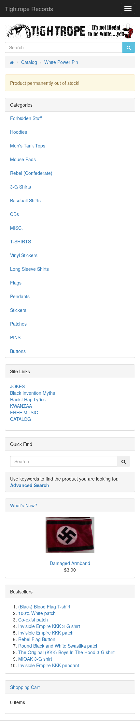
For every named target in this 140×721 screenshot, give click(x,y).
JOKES (17, 386)
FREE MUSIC (24, 412)
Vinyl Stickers (23, 255)
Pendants (20, 296)
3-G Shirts (20, 186)
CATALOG (20, 419)
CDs (14, 214)
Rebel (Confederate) (31, 173)
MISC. (16, 227)
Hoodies (18, 132)
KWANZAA (21, 406)
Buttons (18, 351)
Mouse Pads (23, 159)
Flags (15, 282)
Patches (18, 323)
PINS (15, 337)
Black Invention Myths (32, 393)
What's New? (23, 505)
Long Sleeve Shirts (29, 269)
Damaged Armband (70, 563)
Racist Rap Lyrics (28, 399)
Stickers (18, 310)
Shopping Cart (25, 687)
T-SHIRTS (20, 241)
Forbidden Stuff (26, 118)
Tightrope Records (29, 8)
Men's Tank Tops (27, 145)
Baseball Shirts (25, 200)
